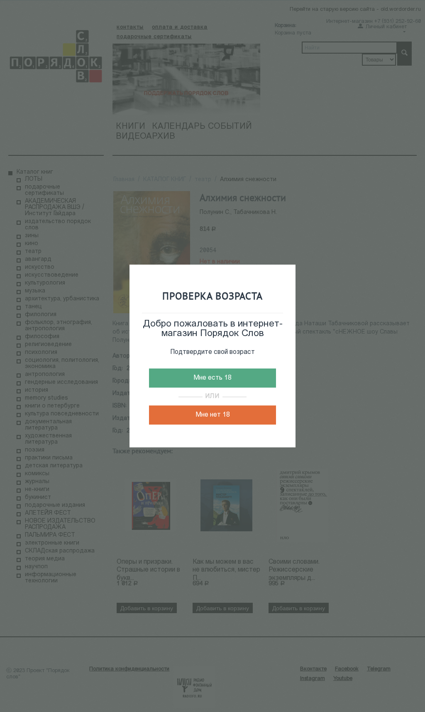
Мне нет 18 (212, 415)
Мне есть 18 (212, 378)
